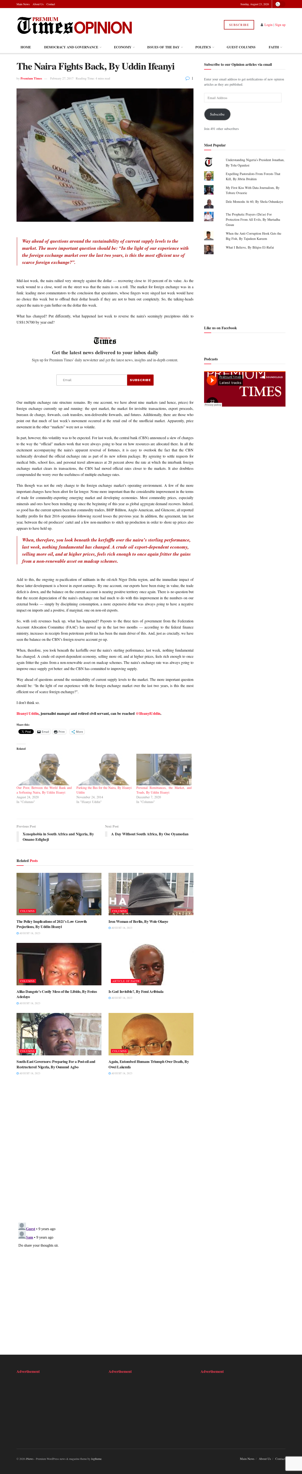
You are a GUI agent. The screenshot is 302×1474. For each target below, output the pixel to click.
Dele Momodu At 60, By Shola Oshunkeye (254, 201)
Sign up (280, 24)
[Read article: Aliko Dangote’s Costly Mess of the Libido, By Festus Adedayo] (59, 964)
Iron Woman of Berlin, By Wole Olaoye (138, 921)
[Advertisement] (244, 289)
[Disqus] (105, 1152)
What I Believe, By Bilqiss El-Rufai (250, 247)
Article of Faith (125, 981)
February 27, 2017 (62, 78)
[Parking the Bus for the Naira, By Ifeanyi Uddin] (104, 769)
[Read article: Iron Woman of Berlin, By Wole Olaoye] (151, 894)
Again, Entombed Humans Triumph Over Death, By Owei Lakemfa (149, 1064)
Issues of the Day (163, 47)
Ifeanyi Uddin (28, 713)
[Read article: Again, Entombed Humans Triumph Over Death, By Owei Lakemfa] (151, 1034)
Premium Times (31, 78)
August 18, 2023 (29, 933)
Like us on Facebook (220, 327)
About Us (38, 4)
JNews (30, 1459)
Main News (23, 4)
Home (26, 47)
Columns (27, 911)
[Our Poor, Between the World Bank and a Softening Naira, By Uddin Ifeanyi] (44, 769)
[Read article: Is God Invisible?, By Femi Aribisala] (151, 964)
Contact (50, 4)
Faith (274, 47)
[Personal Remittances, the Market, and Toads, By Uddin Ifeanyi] (164, 769)
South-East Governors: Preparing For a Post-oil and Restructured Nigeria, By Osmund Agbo (56, 1064)
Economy (122, 47)
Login (268, 24)
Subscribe (239, 25)
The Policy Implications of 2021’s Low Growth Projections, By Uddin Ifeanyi (52, 924)
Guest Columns (241, 47)
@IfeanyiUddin (148, 713)
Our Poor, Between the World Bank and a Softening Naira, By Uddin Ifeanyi (44, 790)
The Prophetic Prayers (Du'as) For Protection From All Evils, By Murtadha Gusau (253, 219)
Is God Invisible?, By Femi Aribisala (136, 991)
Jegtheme (96, 1459)
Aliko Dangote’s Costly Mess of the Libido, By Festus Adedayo (57, 994)
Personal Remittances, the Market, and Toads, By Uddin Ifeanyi (164, 790)
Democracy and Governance (71, 47)
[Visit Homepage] (75, 25)
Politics (203, 47)
